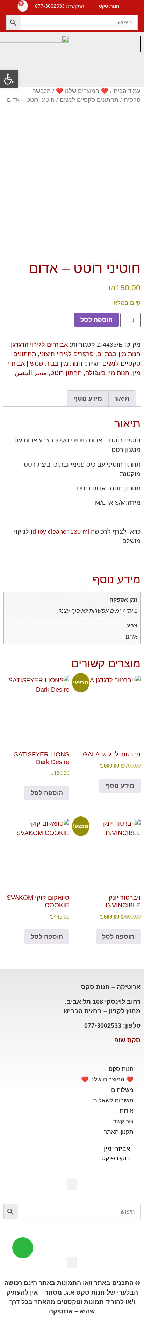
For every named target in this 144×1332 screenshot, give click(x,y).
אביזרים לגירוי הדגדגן (39, 344)
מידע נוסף (120, 785)
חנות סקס (121, 1069)
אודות (127, 1111)
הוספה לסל (96, 319)
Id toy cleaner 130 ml (60, 531)
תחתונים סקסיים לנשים (89, 99)
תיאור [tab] (121, 398)
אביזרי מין (117, 1148)
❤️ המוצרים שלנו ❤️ (82, 91)
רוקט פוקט (115, 1158)
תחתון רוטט (66, 372)
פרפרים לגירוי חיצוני (66, 354)
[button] (134, 44)
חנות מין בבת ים (119, 354)
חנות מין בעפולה (107, 372)
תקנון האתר (119, 1132)
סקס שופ (127, 1040)
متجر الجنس (31, 372)
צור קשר (123, 1121)
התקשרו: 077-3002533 (59, 6)
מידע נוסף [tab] (87, 398)
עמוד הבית (127, 91)
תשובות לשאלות (113, 1100)
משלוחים (122, 1090)
